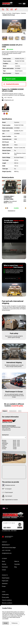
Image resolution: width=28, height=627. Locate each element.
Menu (20, 3)
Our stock (8, 13)
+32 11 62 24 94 (6, 428)
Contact (4, 569)
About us (16, 561)
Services (4, 564)
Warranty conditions (7, 603)
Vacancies (17, 564)
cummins (23, 13)
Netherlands (13, 411)
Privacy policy (5, 597)
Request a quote (10, 79)
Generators (4, 583)
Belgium (5, 411)
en (7, 508)
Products (5, 575)
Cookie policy (5, 594)
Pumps (4, 586)
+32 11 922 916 (8, 97)
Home (3, 13)
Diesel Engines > (16, 13)
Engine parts (5, 580)
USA (20, 411)
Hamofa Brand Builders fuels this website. (9, 537)
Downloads (5, 567)
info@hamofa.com (9, 100)
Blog (15, 567)
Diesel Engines (5, 578)
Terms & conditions (7, 600)
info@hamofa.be (6, 430)
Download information (12, 84)
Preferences (15, 623)
